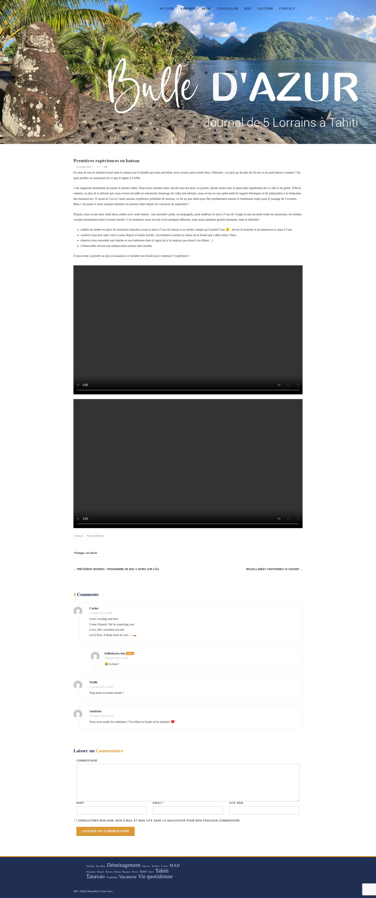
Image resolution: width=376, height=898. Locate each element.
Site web (236, 803)
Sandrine (95, 711)
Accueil (166, 8)
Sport (143, 871)
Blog (206, 8)
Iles (247, 8)
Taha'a (151, 872)
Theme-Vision (106, 891)
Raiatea (117, 872)
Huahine (156, 866)
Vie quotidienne (95, 535)
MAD (175, 865)
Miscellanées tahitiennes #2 (274, 569)
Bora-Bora (100, 866)
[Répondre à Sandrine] (297, 712)
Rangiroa (126, 872)
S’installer (227, 8)
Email (157, 803)
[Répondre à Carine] (297, 609)
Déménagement (124, 865)
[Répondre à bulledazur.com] (297, 654)
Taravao (79, 535)
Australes (90, 866)
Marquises (90, 872)
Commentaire (87, 760)
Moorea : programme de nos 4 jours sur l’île (116, 569)
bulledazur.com (115, 653)
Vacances (127, 876)
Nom (79, 803)
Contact (287, 8)
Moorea (109, 872)
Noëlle (93, 682)
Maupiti (100, 872)
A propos (188, 8)
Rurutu (135, 872)
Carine (94, 608)
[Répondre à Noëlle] (297, 682)
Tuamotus (111, 877)
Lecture (265, 8)
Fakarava (146, 866)
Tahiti (162, 870)
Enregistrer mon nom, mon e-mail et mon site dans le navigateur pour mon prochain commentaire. (159, 820)
